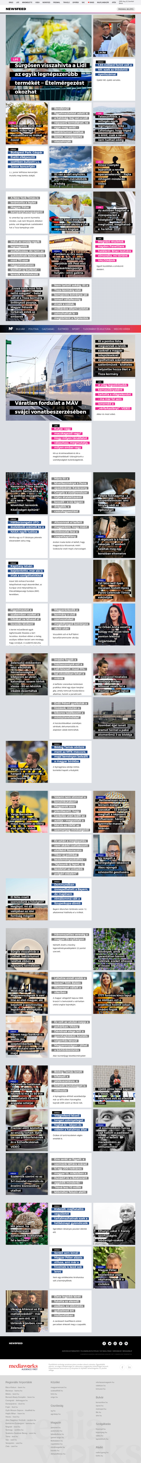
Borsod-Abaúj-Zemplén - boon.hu (20, 1397)
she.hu (99, 1415)
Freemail (56, 2)
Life (17, 2)
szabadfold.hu (57, 1391)
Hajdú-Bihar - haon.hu (15, 1413)
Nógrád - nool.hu (13, 1427)
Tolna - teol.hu (12, 1436)
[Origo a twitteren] (109, 1343)
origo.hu (54, 1397)
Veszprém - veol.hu (14, 1443)
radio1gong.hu (102, 1452)
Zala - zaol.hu (11, 1446)
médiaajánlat (127, 1351)
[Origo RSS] (126, 1343)
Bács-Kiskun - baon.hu (15, 1387)
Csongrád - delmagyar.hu (17, 1400)
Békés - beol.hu (12, 1394)
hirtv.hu (54, 1394)
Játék (114, 2)
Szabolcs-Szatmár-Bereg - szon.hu (21, 1433)
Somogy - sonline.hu (14, 1430)
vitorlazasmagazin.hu (105, 1382)
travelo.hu (55, 1450)
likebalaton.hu (57, 1441)
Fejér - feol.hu (12, 1407)
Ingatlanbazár (103, 2)
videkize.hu (101, 1385)
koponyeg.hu (101, 1432)
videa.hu (99, 1436)
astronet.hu (56, 1427)
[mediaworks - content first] (23, 1367)
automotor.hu (56, 1431)
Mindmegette (27, 2)
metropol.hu (101, 1409)
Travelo (66, 2)
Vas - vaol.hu (11, 1440)
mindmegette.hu (58, 1447)
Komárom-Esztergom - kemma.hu (20, 1423)
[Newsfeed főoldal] (16, 1343)
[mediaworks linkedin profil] (129, 1367)
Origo (11, 2)
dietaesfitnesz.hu (58, 1454)
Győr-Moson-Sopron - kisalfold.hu (20, 1410)
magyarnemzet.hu (59, 1387)
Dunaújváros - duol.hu (15, 1404)
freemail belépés (126, 9)
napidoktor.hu (57, 1444)
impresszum (117, 1351)
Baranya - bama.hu (14, 1391)
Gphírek (76, 2)
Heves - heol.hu (12, 1417)
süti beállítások (105, 1351)
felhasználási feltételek (90, 1351)
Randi (92, 2)
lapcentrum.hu (102, 1439)
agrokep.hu (56, 1414)
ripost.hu (99, 1406)
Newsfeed (46, 2)
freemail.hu (101, 1429)
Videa (37, 2)
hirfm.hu (99, 1456)
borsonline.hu (102, 1402)
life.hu (98, 1412)
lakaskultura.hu (57, 1434)
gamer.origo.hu (57, 1437)
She (83, 2)
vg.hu (53, 1411)
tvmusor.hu (100, 1389)
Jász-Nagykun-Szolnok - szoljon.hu (21, 1420)
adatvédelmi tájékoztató (70, 1351)
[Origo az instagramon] (115, 1343)
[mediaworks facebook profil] (122, 1367)
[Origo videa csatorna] (120, 1343)
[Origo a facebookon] (104, 1343)
